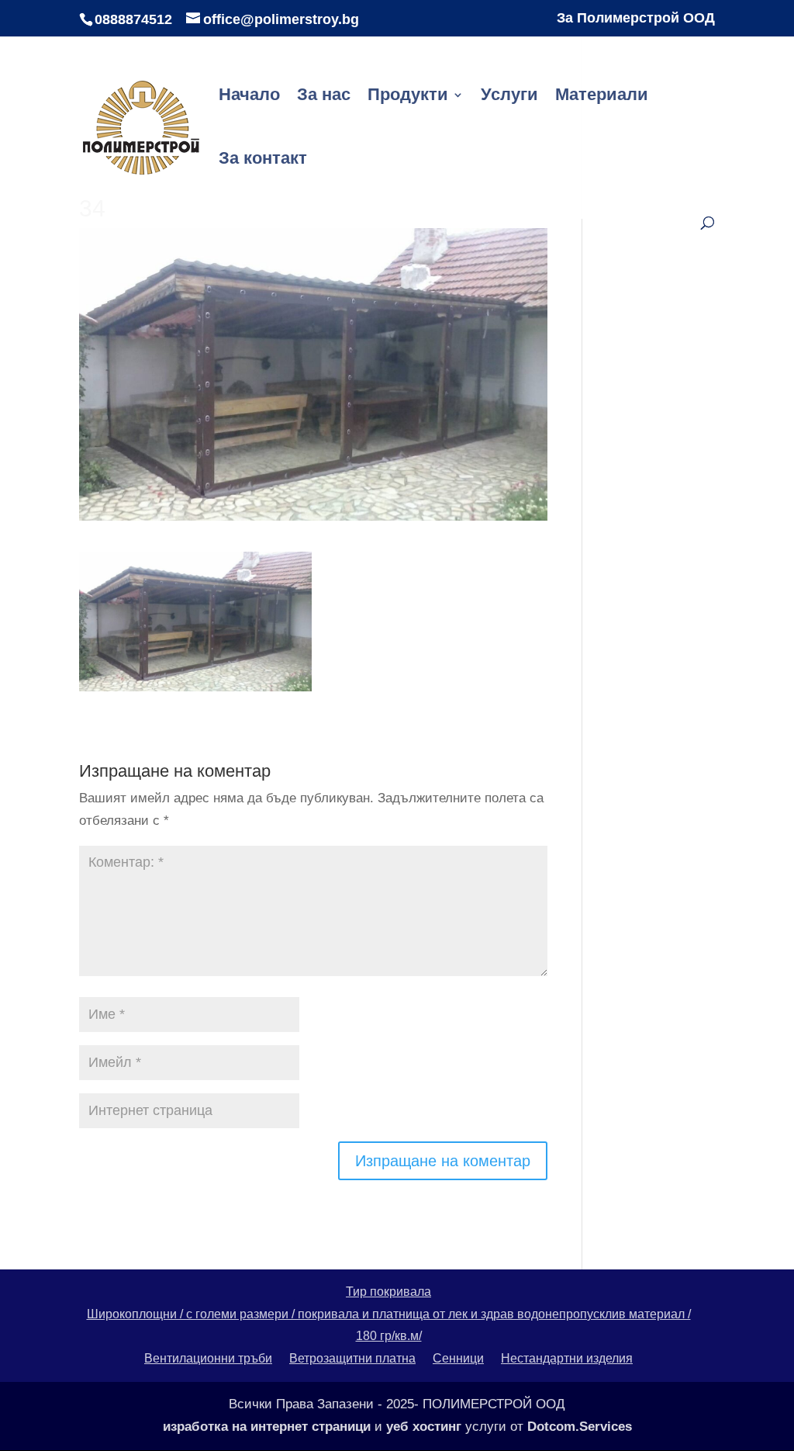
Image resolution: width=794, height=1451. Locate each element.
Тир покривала (388, 1291)
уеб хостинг (423, 1426)
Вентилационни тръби (208, 1358)
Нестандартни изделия (567, 1358)
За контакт (263, 160)
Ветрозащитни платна (352, 1358)
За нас (323, 96)
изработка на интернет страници (267, 1426)
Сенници (458, 1358)
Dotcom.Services (579, 1426)
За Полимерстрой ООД (636, 18)
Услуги (509, 96)
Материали (601, 96)
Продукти (408, 96)
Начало (249, 96)
